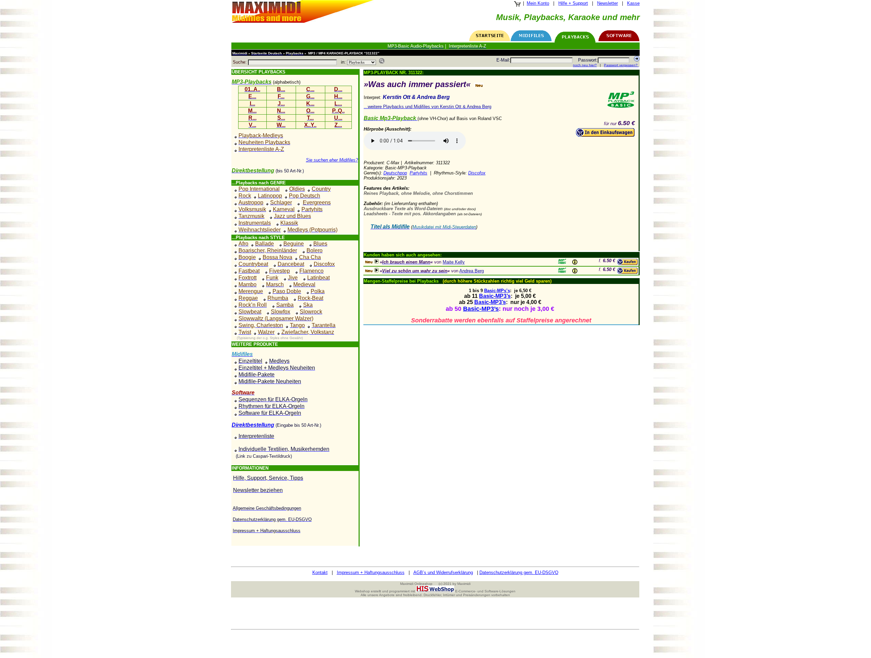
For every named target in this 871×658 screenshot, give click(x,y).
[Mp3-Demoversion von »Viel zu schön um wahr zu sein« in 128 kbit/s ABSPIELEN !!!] (376, 270)
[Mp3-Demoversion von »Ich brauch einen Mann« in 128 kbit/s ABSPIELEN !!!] (376, 261)
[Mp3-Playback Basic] (621, 99)
